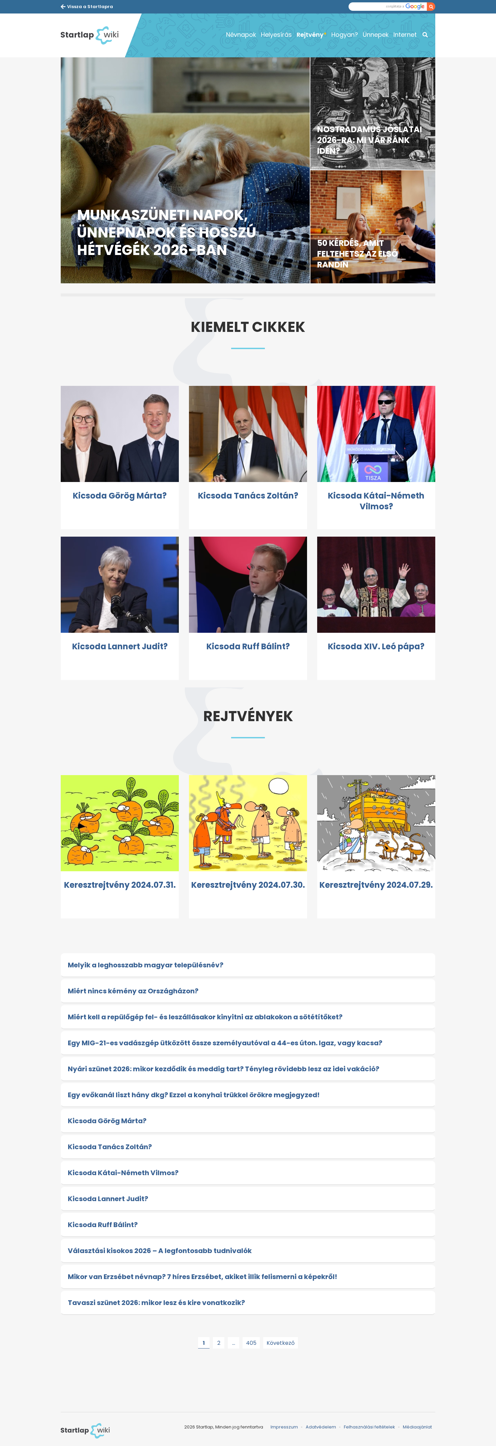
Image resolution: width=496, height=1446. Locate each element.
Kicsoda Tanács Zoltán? (110, 1147)
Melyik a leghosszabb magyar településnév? (145, 965)
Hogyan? (344, 34)
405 (251, 1343)
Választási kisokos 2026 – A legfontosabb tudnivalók (160, 1250)
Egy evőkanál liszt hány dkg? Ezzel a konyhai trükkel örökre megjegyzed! (194, 1095)
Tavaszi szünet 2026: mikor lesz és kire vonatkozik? (156, 1302)
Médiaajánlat (417, 1427)
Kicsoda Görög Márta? (107, 1121)
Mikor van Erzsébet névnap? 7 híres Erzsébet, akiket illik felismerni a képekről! (202, 1276)
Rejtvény (310, 34)
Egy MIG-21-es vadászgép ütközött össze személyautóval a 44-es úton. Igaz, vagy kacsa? (225, 1043)
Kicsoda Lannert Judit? (108, 1198)
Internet (405, 34)
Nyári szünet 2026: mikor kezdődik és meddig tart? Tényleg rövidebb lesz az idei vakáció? (223, 1069)
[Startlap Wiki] (93, 35)
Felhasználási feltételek (369, 1427)
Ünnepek (376, 34)
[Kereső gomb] (431, 6)
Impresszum (284, 1427)
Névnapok (241, 34)
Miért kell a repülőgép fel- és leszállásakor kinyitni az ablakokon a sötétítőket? (205, 1017)
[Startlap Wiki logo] (85, 1431)
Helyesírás (276, 34)
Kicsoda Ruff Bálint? (103, 1224)
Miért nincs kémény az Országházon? (133, 991)
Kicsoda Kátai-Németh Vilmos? (123, 1173)
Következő (281, 1343)
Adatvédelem (321, 1427)
